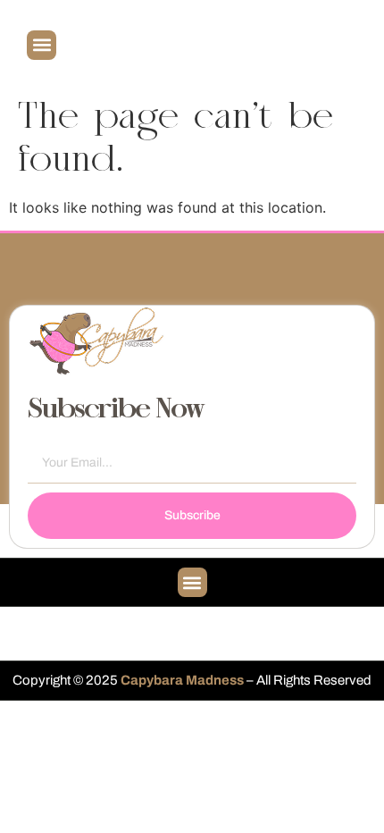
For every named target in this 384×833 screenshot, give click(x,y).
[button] (41, 45)
